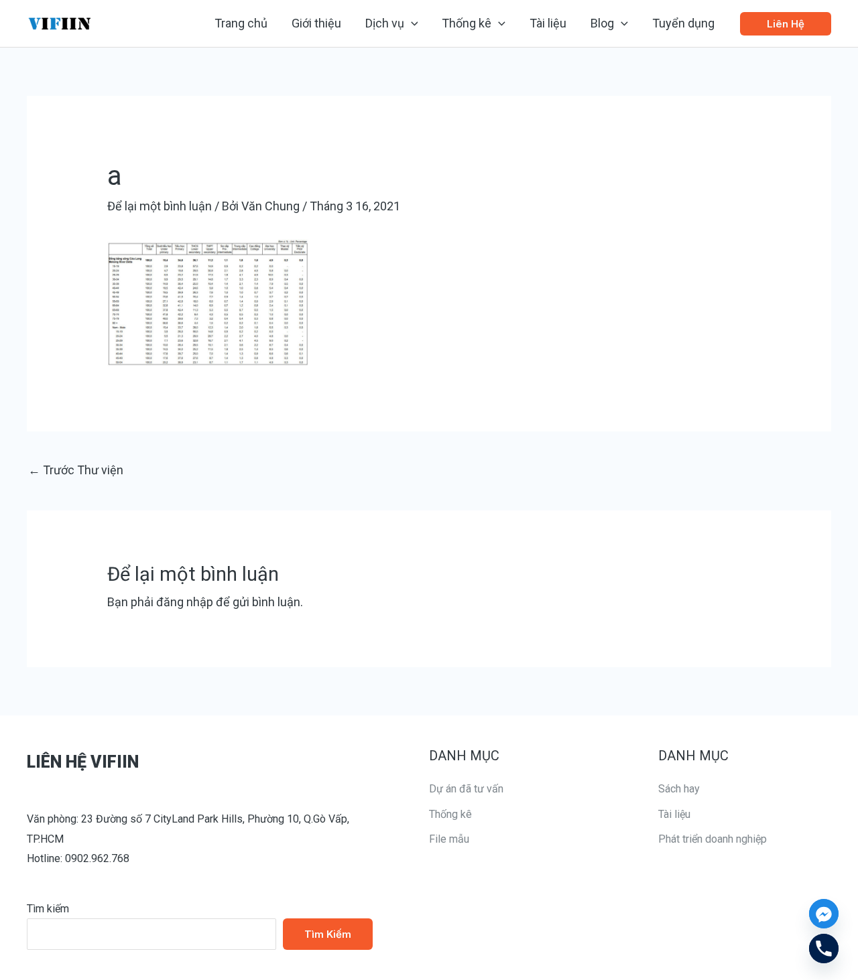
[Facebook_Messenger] (824, 913)
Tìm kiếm (48, 908)
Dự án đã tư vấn (466, 788)
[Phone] (824, 948)
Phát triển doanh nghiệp (712, 839)
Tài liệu (674, 814)
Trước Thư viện (75, 470)
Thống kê (450, 814)
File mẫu (449, 839)
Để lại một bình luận (159, 206)
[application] (411, 23)
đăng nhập (184, 602)
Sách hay (679, 788)
